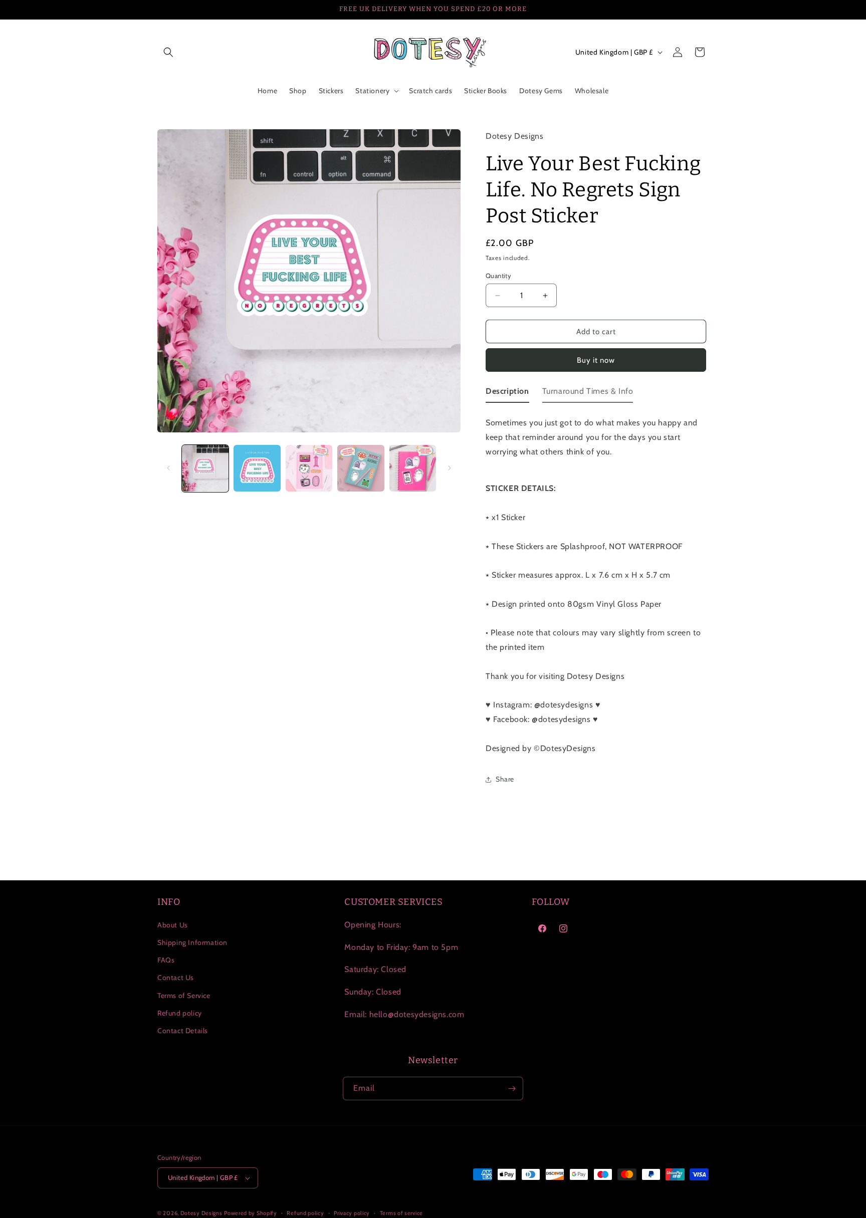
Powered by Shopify (250, 1212)
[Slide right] (450, 468)
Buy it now (596, 360)
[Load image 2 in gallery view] (257, 468)
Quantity (498, 276)
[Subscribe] (512, 1088)
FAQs (165, 959)
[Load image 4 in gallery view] (360, 468)
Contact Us (175, 977)
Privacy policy (352, 1212)
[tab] (507, 393)
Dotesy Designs (201, 1212)
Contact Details (182, 1030)
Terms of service (401, 1212)
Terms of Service (183, 995)
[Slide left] (168, 468)
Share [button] (505, 779)
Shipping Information (192, 942)
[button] (168, 52)
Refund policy (179, 1013)
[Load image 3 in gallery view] (309, 468)
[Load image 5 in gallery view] (412, 468)
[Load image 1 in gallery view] (205, 468)
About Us (172, 924)
